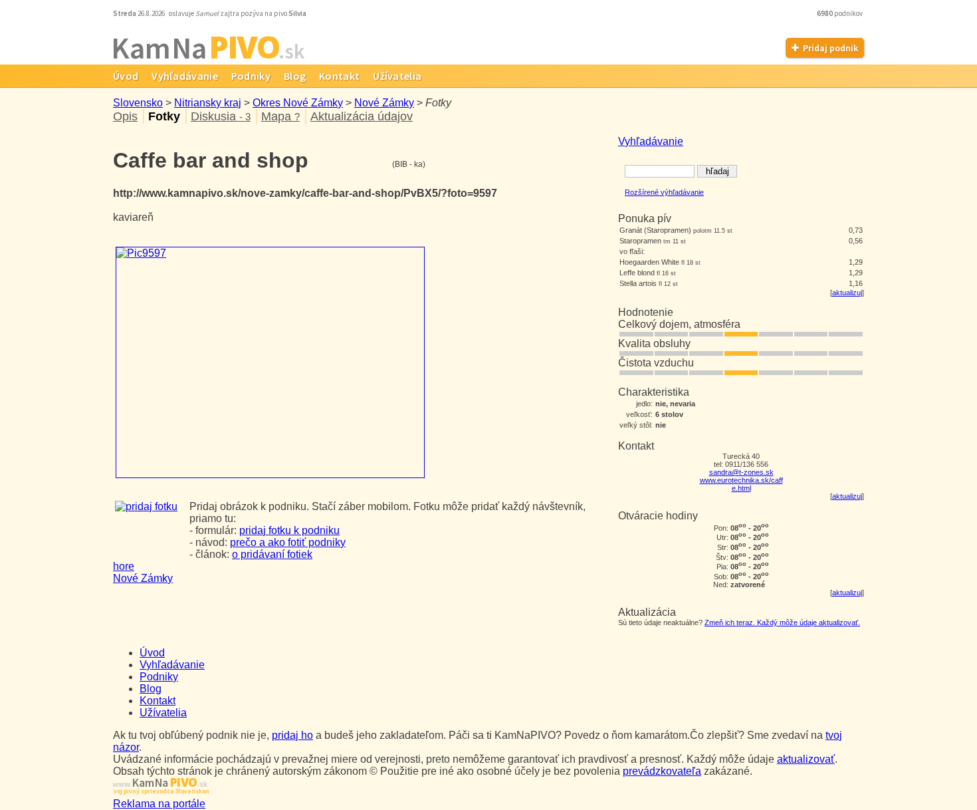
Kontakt (339, 75)
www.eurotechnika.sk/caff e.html (741, 484)
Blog (295, 75)
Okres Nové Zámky (298, 102)
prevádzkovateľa (662, 771)
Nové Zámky (384, 102)
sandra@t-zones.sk (741, 472)
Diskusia (221, 116)
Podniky (251, 75)
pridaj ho (292, 735)
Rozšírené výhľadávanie (664, 192)
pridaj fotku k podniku (289, 530)
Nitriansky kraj (207, 102)
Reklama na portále (159, 803)
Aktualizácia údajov (361, 116)
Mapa (280, 116)
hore (123, 566)
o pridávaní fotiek (272, 554)
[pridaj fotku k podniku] (146, 506)
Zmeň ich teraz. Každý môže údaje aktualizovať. (782, 622)
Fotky (164, 116)
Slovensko (138, 102)
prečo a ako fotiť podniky (288, 542)
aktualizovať (806, 759)
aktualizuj (847, 293)
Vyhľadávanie (185, 75)
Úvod (125, 75)
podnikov (840, 13)
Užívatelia (397, 75)
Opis (125, 116)
